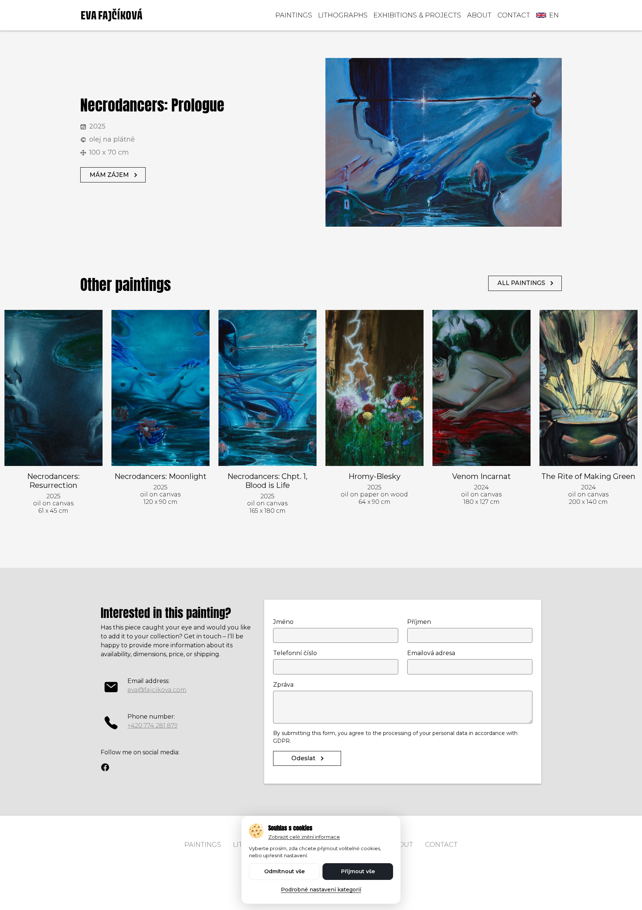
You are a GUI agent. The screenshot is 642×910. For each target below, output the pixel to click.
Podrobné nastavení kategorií (321, 889)
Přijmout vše (358, 871)
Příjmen (419, 621)
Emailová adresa (431, 653)
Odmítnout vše (284, 871)
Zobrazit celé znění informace (304, 837)
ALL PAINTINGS (521, 282)
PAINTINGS (293, 15)
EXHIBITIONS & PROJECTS (417, 15)
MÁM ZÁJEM (109, 174)
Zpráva (283, 684)
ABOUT (479, 15)
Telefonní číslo (295, 653)
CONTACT (513, 15)
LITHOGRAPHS (342, 15)
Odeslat (303, 758)
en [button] (554, 15)
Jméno (283, 621)
